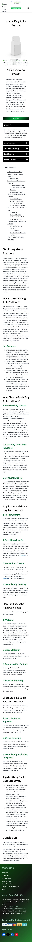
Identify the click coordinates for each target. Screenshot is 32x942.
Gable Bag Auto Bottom (14, 172)
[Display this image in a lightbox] (16, 45)
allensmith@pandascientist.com (15, 908)
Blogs (4, 889)
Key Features (14, 178)
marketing (6, 578)
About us (5, 872)
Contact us (5, 875)
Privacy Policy (6, 878)
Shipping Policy (6, 881)
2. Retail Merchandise (16, 201)
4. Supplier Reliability (16, 219)
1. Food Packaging (16, 199)
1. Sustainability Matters (17, 185)
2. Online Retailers (15, 230)
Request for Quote (16, 8)
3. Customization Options (18, 217)
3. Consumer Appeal (16, 192)
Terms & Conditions (8, 884)
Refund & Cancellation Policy (11, 886)
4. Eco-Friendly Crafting (17, 205)
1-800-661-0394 (17, 2)
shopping (23, 555)
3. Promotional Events (17, 203)
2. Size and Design (15, 214)
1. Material (13, 212)
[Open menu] (28, 8)
